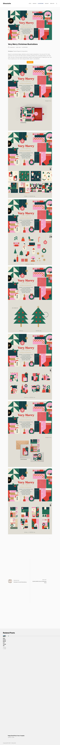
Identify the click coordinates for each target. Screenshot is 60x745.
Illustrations (25, 47)
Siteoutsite (7, 3)
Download (30, 62)
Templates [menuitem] (52, 3)
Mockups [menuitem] (47, 3)
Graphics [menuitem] (34, 3)
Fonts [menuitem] (30, 3)
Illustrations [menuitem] (40, 3)
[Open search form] (56, 3)
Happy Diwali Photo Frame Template (16, 735)
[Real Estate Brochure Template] (4, 636)
